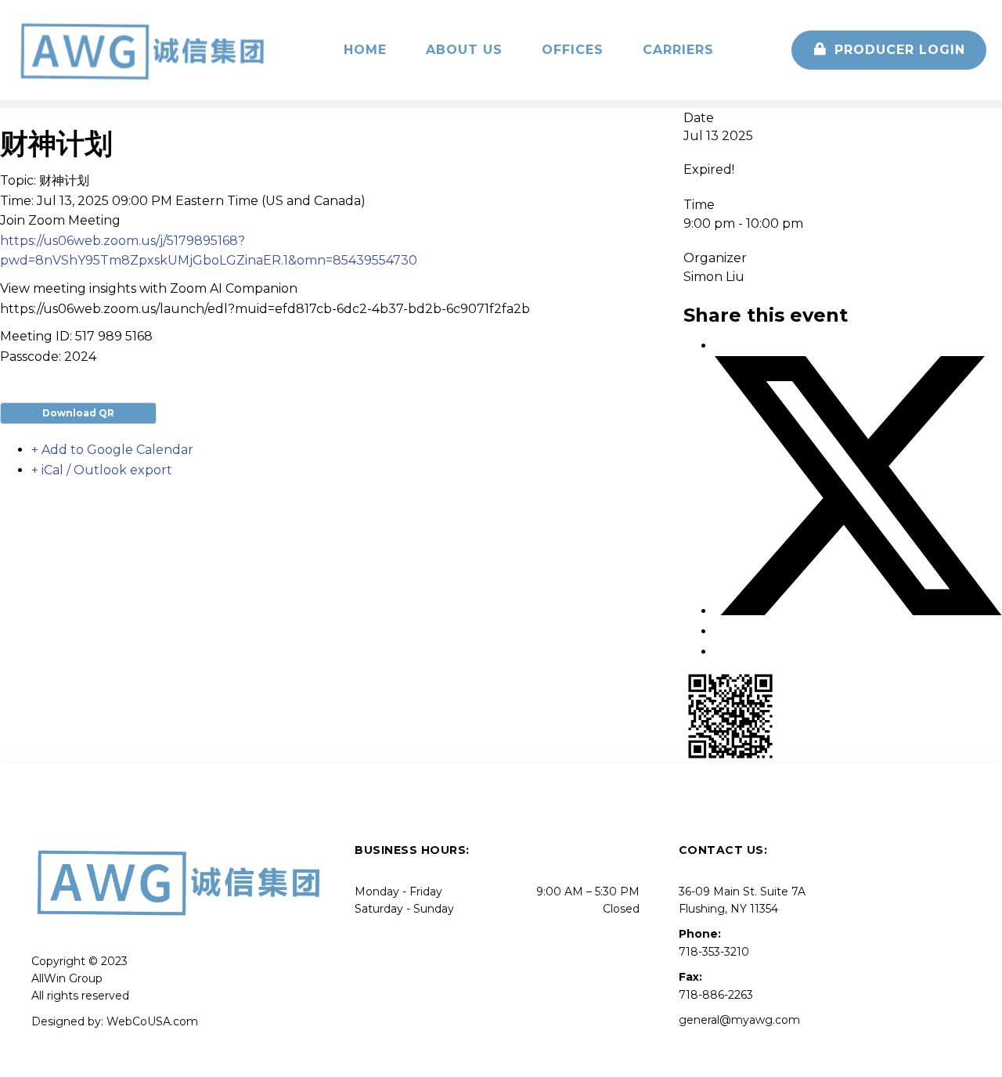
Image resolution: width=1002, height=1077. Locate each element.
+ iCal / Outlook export (101, 470)
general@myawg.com (739, 1020)
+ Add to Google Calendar (112, 449)
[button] (888, 50)
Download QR (78, 413)
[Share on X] (858, 610)
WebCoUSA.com (152, 1021)
